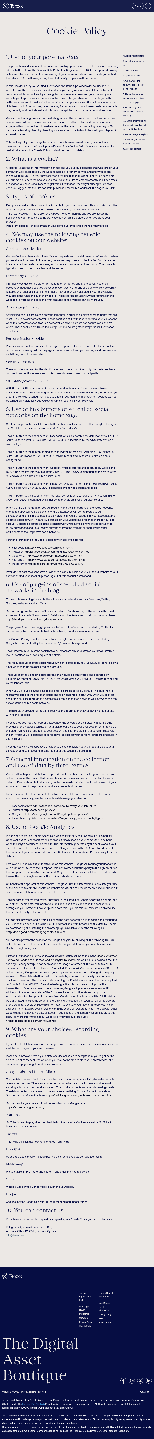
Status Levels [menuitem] (105, 1322)
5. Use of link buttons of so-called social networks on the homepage (134, 98)
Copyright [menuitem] (83, 1317)
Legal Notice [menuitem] (104, 1303)
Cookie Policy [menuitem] (85, 1326)
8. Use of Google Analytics (135, 134)
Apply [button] (138, 6)
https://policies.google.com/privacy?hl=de (31, 1021)
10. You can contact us (133, 148)
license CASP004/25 (33, 1404)
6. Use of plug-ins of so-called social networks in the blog (134, 111)
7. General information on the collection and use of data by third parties (134, 124)
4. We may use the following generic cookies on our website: (135, 84)
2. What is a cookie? (132, 70)
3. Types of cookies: (132, 75)
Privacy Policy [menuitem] (85, 1321)
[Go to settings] (123, 1381)
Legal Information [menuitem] (104, 1309)
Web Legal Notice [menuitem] (84, 1308)
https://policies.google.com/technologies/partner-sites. (79, 1095)
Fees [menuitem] (101, 1318)
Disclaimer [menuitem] (84, 1313)
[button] (148, 6)
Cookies (144, 1391)
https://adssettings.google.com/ (25, 1107)
